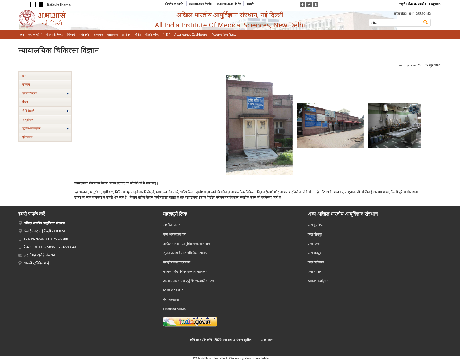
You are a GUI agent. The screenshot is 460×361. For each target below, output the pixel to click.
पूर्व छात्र (27, 137)
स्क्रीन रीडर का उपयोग (412, 4)
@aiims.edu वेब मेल (200, 3)
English (435, 4)
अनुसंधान (27, 119)
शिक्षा (25, 102)
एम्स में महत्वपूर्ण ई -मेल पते (39, 255)
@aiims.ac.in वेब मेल (229, 3)
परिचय (26, 84)
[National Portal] (190, 321)
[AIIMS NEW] (67, 19)
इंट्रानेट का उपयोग (174, 3)
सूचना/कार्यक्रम (31, 128)
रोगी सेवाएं (28, 110)
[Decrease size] (315, 4)
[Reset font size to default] (309, 4)
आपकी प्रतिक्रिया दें (36, 263)
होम (24, 75)
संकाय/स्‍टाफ (29, 93)
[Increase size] (302, 4)
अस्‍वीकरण (267, 339)
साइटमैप (250, 3)
